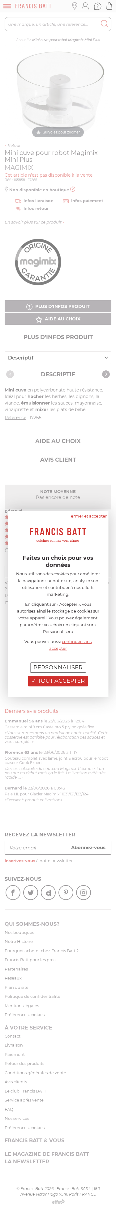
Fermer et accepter (87, 515)
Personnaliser (58, 667)
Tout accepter (60, 680)
